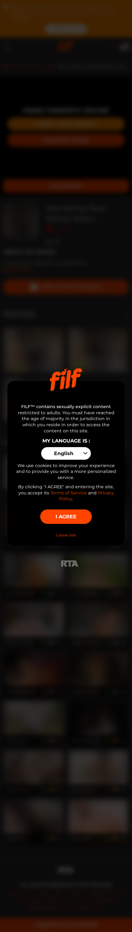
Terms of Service (68, 493)
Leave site (66, 534)
